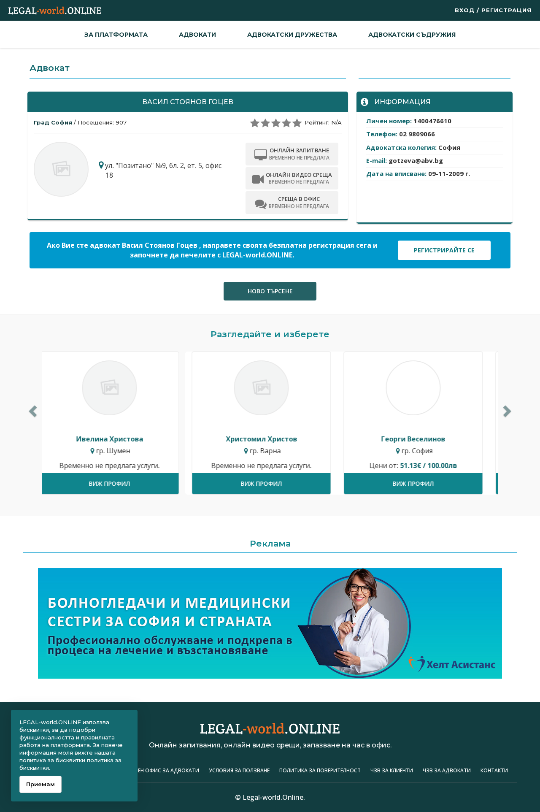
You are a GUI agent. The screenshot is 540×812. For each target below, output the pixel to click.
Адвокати (197, 34)
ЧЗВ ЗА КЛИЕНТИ (392, 770)
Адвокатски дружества (292, 34)
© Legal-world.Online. (270, 797)
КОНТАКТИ (494, 770)
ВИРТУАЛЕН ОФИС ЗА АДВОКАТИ (156, 770)
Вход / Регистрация (493, 10)
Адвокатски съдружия (412, 34)
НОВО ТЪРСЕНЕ (270, 291)
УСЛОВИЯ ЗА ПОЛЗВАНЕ (239, 770)
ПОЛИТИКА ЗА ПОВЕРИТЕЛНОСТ (320, 770)
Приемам (40, 784)
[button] (31, 408)
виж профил (118, 483)
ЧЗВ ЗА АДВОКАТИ (447, 770)
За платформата (116, 34)
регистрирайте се (444, 250)
